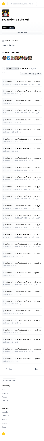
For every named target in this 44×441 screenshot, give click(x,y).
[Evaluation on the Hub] (5, 13)
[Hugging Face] (3, 433)
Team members (13, 52)
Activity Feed (22, 33)
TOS (3, 389)
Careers (5, 401)
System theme (10, 380)
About (4, 397)
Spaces (4, 419)
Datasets (5, 416)
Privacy (5, 393)
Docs (4, 427)
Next (36, 369)
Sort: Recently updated (32, 74)
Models (5, 412)
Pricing (5, 423)
